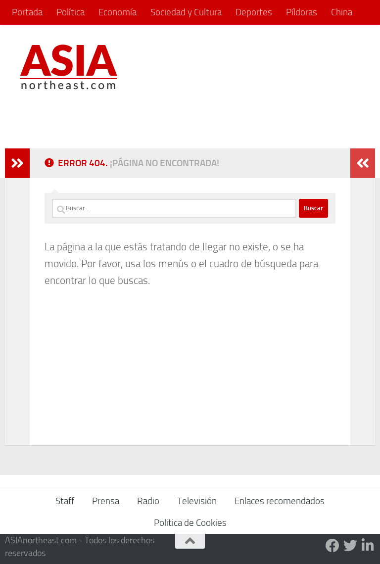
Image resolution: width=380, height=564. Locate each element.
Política (70, 12)
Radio (148, 501)
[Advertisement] (180, 116)
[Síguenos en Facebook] (332, 546)
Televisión (197, 501)
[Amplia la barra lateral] (17, 163)
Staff (64, 501)
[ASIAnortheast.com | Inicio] (68, 67)
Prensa (105, 501)
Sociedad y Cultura (186, 12)
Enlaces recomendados (280, 501)
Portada (27, 12)
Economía (117, 12)
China (341, 12)
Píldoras (301, 12)
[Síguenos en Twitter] (350, 546)
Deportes (254, 12)
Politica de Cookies (190, 522)
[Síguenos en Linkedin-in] (368, 546)
